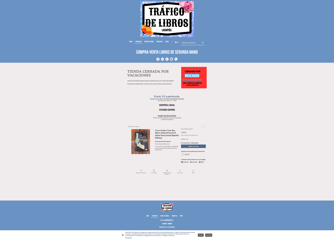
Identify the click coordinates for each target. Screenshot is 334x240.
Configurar (128, 238)
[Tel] (176, 59)
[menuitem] (202, 126)
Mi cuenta (154, 172)
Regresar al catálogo (133, 126)
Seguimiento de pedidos (167, 173)
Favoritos (180, 172)
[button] (186, 154)
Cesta (193, 172)
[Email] (171, 59)
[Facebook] (158, 59)
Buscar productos (141, 172)
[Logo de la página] (167, 19)
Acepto (201, 235)
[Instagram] (162, 59)
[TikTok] (167, 59)
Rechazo (208, 235)
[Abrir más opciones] (172, 41)
